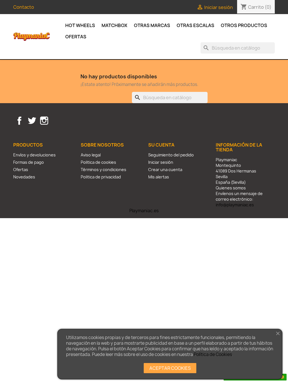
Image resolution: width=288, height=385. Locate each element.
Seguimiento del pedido (171, 155)
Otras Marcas (152, 25)
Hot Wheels (80, 25)
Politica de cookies (98, 162)
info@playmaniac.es (235, 204)
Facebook (19, 120)
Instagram (44, 120)
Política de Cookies (213, 354)
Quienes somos (231, 188)
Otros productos (244, 25)
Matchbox (114, 25)
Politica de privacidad (101, 177)
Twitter (31, 120)
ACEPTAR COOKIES (170, 368)
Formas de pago (28, 162)
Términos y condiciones (103, 169)
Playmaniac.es (144, 211)
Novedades (24, 177)
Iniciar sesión (160, 162)
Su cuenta (161, 145)
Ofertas (75, 37)
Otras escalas (195, 25)
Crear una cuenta (165, 169)
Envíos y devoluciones (34, 155)
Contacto (23, 7)
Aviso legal (91, 155)
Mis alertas (158, 177)
